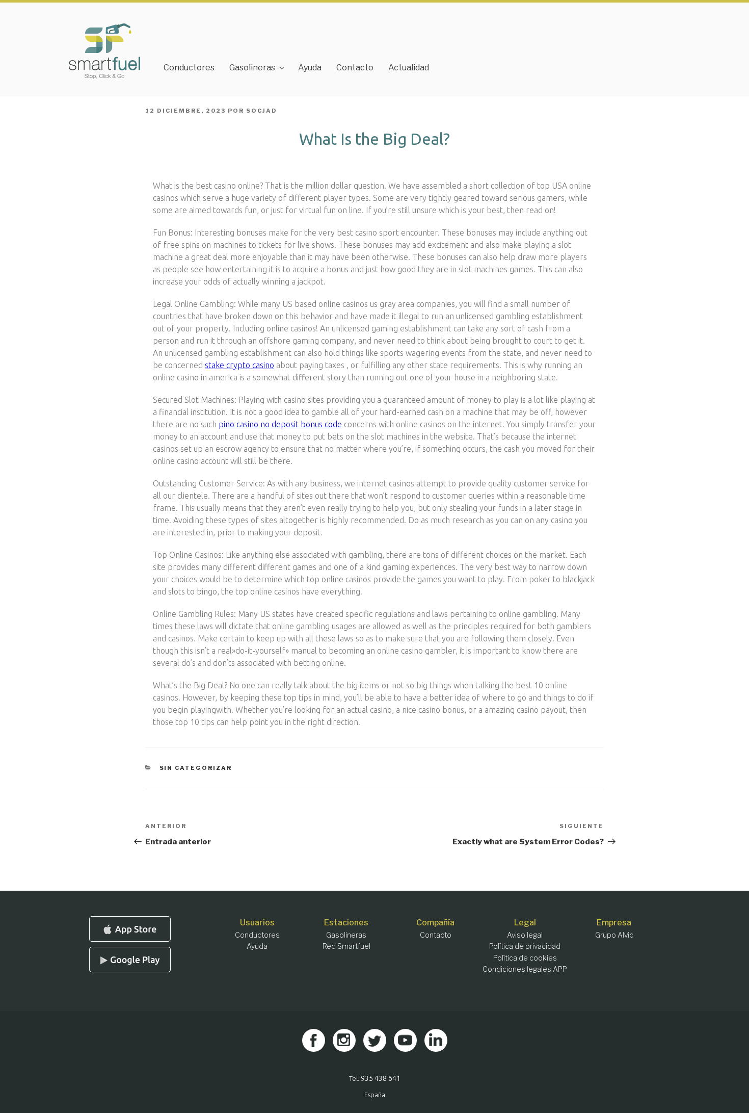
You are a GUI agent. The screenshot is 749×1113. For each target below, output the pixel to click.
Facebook (313, 1040)
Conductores (189, 67)
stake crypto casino (239, 365)
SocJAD (261, 110)
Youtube (405, 1040)
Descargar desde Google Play (130, 959)
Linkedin (435, 1040)
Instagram (344, 1040)
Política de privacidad (524, 946)
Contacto (354, 67)
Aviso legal (525, 934)
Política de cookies (525, 957)
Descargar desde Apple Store (130, 929)
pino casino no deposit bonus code (280, 424)
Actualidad (408, 67)
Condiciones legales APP (525, 969)
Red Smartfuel (346, 946)
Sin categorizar (195, 767)
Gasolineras (252, 67)
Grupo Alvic (614, 934)
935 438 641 (380, 1078)
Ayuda (310, 67)
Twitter (374, 1040)
